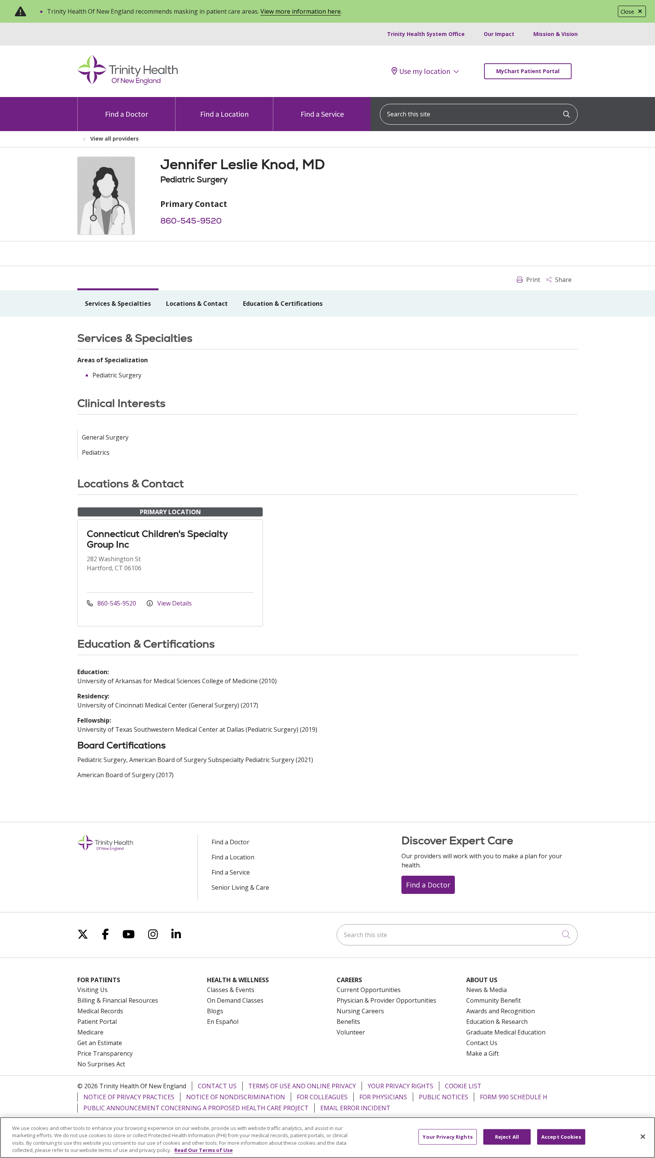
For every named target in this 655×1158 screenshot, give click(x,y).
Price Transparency (105, 1053)
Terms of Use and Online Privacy (302, 1086)
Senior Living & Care (240, 887)
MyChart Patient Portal (527, 71)
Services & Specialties (118, 303)
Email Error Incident (355, 1108)
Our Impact (499, 34)
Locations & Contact (197, 303)
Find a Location (224, 114)
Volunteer (351, 1032)
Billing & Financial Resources (117, 1000)
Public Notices (443, 1097)
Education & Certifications (283, 303)
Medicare (90, 1032)
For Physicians (383, 1097)
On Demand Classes (235, 1000)
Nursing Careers (360, 1011)
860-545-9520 (191, 221)
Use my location (424, 71)
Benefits (348, 1021)
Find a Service (322, 114)
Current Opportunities (369, 990)
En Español (222, 1021)
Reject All (507, 1136)
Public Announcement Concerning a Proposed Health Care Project (196, 1108)
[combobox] (479, 114)
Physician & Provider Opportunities (386, 1000)
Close (627, 11)
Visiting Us (92, 990)
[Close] (643, 1136)
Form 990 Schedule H (513, 1097)
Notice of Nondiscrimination (235, 1097)
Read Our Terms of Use (203, 1150)
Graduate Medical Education (505, 1032)
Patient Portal (97, 1021)
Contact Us (481, 1043)
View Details (174, 603)
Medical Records (100, 1011)
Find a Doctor (126, 114)
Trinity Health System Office (426, 34)
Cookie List (463, 1086)
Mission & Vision (555, 34)
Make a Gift (482, 1053)
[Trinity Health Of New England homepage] (127, 83)
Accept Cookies (561, 1136)
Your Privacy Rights (400, 1086)
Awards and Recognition (500, 1011)
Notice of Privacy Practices (128, 1097)
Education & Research (497, 1021)
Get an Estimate (99, 1043)
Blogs (215, 1011)
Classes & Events (230, 990)
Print (532, 279)
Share (562, 279)
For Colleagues (322, 1097)
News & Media (486, 990)
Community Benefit (493, 1000)
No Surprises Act (101, 1064)
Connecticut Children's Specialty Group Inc (157, 539)
